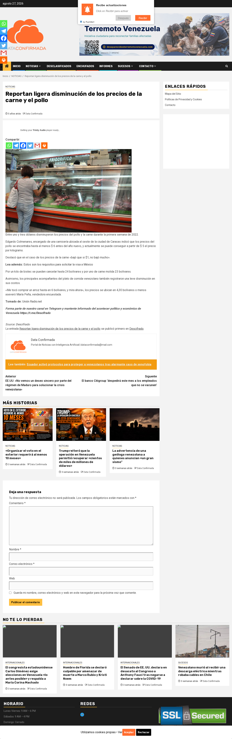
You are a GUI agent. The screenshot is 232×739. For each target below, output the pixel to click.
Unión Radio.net (32, 301)
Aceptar (129, 732)
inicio (16, 66)
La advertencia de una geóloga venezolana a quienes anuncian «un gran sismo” (133, 456)
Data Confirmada (34, 113)
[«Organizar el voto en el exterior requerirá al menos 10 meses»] (28, 424)
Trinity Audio (39, 130)
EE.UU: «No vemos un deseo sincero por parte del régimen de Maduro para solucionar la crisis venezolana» (38, 383)
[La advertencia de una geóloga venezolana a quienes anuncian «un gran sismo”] (135, 424)
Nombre (15, 549)
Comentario (17, 503)
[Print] (44, 145)
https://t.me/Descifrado (35, 313)
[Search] (226, 66)
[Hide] (1, 67)
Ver (120, 732)
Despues (123, 18)
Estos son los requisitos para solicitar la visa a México (58, 264)
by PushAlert (88, 21)
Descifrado (23, 324)
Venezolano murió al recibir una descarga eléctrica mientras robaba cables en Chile (201, 671)
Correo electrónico (21, 564)
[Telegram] (16, 145)
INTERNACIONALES (14, 662)
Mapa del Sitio (173, 93)
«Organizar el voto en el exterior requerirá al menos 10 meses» (26, 454)
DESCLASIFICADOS (59, 66)
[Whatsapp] (9, 145)
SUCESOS (124, 66)
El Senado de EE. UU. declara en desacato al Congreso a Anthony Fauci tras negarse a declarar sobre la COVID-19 (144, 673)
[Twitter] (30, 145)
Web (12, 578)
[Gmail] (37, 145)
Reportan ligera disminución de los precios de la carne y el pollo (59, 328)
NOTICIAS (32, 66)
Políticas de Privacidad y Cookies (183, 99)
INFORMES (106, 66)
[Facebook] (23, 145)
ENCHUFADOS (85, 66)
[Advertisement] (196, 141)
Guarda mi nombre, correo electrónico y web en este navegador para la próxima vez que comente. (75, 592)
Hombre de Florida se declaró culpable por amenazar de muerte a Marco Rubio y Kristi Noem (85, 673)
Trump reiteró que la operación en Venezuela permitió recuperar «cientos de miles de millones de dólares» (80, 458)
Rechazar (144, 732)
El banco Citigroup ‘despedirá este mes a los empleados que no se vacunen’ (119, 381)
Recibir (143, 18)
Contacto (146, 66)
